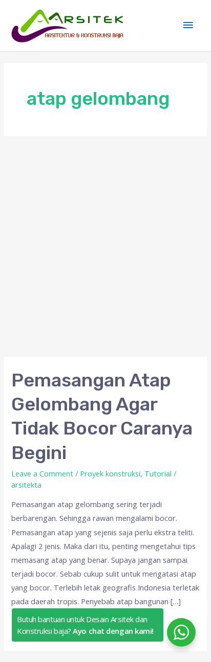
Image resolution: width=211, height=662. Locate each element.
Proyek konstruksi (110, 473)
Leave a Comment (42, 473)
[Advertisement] (105, 246)
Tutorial (158, 473)
